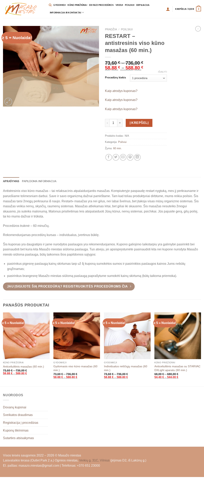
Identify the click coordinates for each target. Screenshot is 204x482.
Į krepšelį (139, 122)
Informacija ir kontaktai (65, 12)
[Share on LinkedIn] (137, 157)
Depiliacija (142, 5)
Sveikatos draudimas (18, 415)
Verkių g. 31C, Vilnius (94, 460)
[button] (168, 9)
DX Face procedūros (101, 5)
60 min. (117, 148)
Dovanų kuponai (14, 407)
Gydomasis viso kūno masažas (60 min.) (75, 368)
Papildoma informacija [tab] (39, 181)
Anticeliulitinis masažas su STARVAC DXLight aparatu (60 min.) (177, 368)
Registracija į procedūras (20, 422)
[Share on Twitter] (116, 157)
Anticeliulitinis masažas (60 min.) (23, 366)
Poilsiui (129, 5)
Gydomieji (59, 5)
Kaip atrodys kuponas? (121, 91)
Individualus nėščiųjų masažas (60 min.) (125, 368)
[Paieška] (50, 5)
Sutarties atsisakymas (18, 438)
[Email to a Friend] (123, 157)
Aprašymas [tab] (11, 181)
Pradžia (111, 29)
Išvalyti (162, 72)
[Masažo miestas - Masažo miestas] (23, 9)
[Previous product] (198, 29)
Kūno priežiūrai (77, 5)
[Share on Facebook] (108, 157)
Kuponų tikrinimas (15, 430)
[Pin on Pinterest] (130, 157)
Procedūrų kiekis (115, 77)
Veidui (119, 5)
